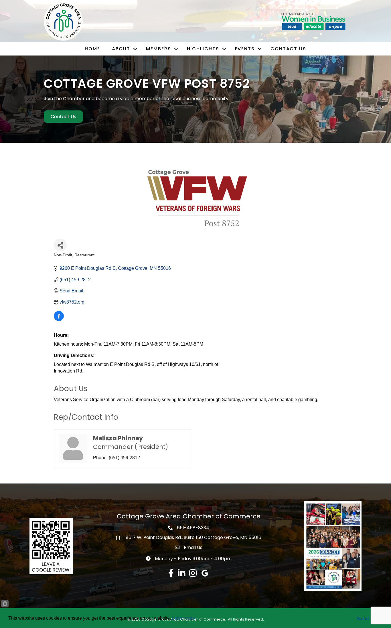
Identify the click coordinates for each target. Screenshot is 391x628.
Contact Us (288, 48)
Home (92, 48)
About (121, 48)
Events (245, 48)
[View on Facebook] (59, 319)
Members (158, 48)
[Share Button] (60, 245)
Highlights (203, 48)
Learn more (183, 618)
